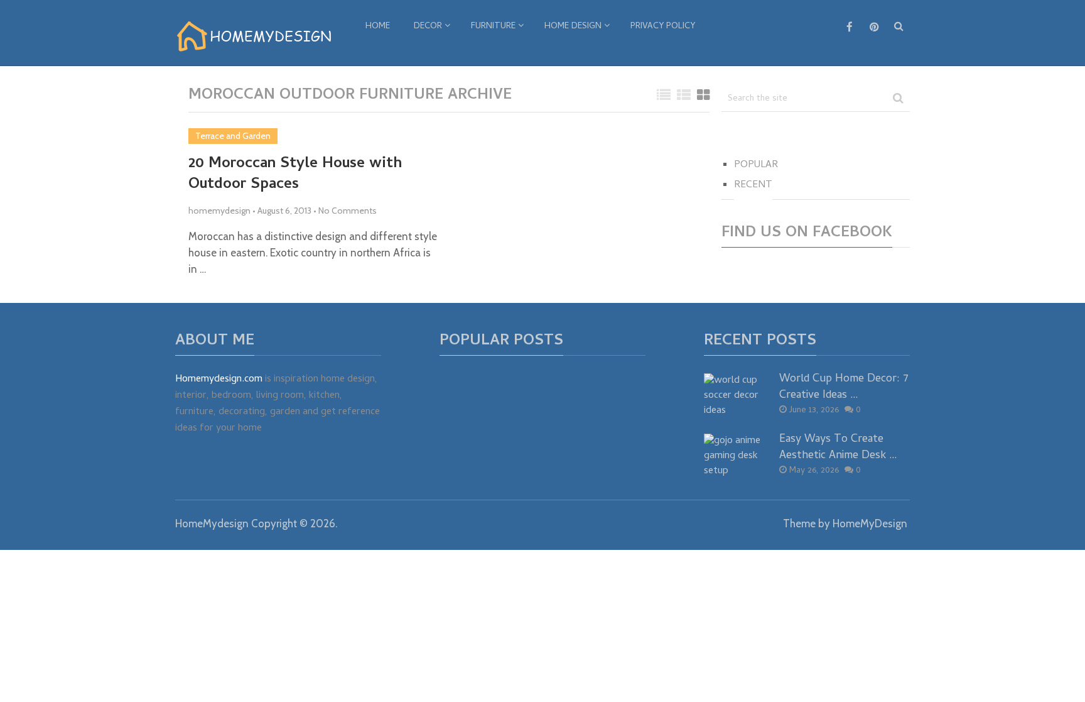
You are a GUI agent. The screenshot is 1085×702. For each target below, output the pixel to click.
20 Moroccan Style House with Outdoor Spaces (295, 175)
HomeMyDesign (870, 523)
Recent (753, 185)
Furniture (493, 26)
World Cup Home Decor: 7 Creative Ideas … (844, 387)
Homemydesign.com (218, 379)
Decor (428, 26)
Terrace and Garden (233, 135)
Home (377, 26)
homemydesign (219, 210)
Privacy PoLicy (662, 26)
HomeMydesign (212, 523)
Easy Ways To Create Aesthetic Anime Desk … (838, 447)
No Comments (347, 210)
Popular (756, 165)
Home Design (573, 26)
